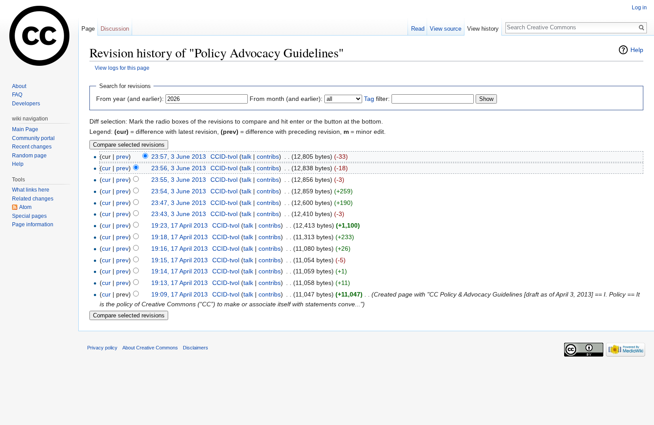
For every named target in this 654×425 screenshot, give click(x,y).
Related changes (32, 199)
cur (106, 168)
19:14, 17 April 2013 (179, 271)
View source (445, 28)
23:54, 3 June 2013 (178, 191)
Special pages (29, 216)
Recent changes (32, 147)
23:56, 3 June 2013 (178, 168)
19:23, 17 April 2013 (179, 225)
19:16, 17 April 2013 (179, 248)
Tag (369, 98)
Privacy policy (102, 347)
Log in (639, 7)
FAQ (17, 95)
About (19, 86)
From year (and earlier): (130, 98)
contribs (268, 156)
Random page (29, 155)
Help (636, 49)
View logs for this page (122, 68)
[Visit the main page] (39, 35)
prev (122, 156)
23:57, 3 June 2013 (178, 156)
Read (417, 28)
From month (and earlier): (286, 98)
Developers (26, 103)
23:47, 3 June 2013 (178, 202)
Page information (32, 224)
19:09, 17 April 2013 (179, 294)
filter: (377, 98)
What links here (30, 190)
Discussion (115, 28)
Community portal (33, 138)
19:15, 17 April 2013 (179, 260)
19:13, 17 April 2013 (179, 282)
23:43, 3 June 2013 (178, 213)
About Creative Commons (150, 347)
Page (88, 28)
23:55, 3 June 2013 (178, 179)
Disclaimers (195, 347)
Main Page (25, 129)
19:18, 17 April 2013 (179, 237)
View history (483, 28)
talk (246, 156)
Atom (25, 207)
